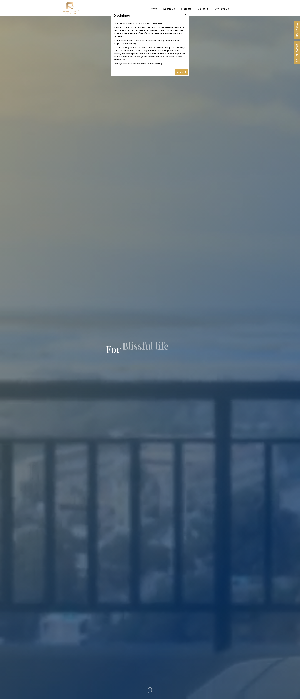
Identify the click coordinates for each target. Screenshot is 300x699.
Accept (181, 72)
